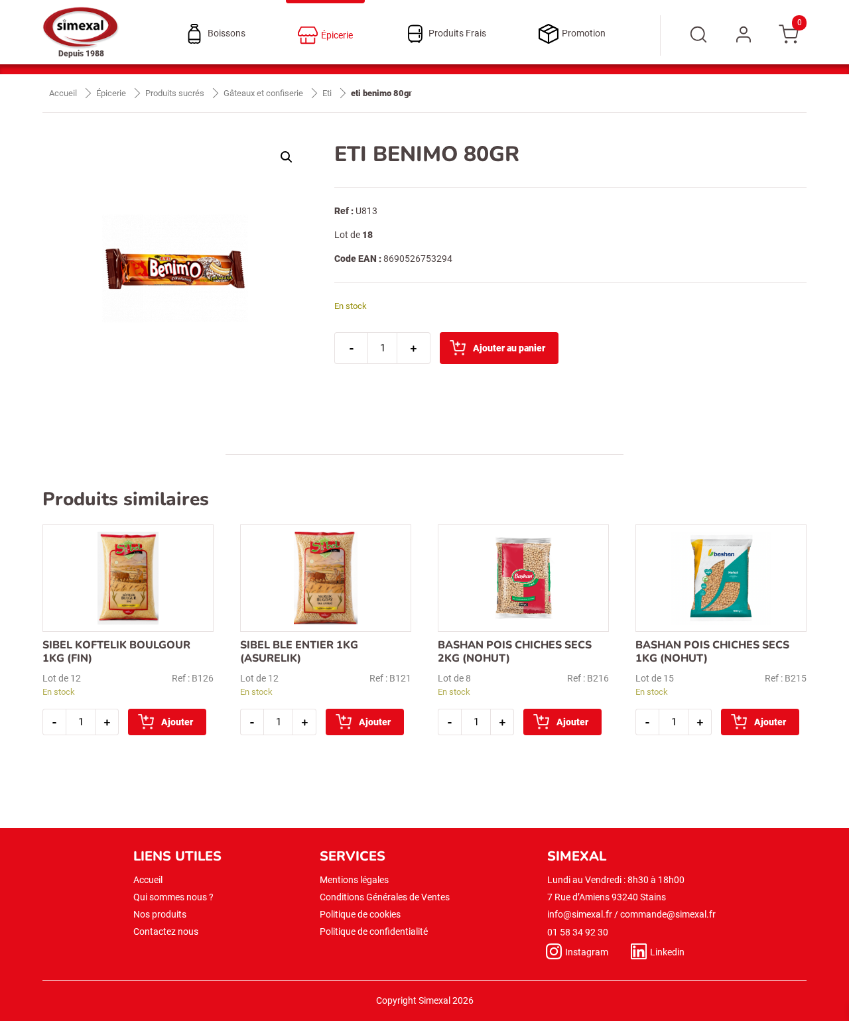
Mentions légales (354, 879)
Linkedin (667, 952)
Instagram (586, 952)
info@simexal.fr (579, 914)
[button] (286, 157)
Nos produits (159, 914)
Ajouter (177, 722)
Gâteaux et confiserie (263, 93)
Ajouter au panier (509, 348)
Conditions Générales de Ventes (385, 897)
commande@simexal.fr (668, 914)
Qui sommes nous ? (173, 897)
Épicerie (111, 93)
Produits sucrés (174, 93)
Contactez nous (165, 931)
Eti (327, 93)
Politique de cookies (360, 914)
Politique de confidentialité (374, 931)
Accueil (63, 93)
